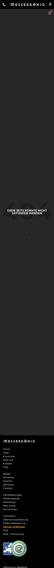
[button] (27, 232)
